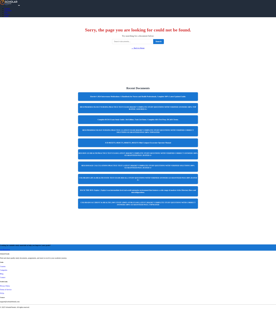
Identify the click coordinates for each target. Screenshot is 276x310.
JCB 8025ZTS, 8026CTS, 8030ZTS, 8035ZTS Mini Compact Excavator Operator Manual (138, 143)
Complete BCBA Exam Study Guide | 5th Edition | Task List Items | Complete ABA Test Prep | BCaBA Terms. (138, 120)
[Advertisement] (138, 64)
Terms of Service (6, 290)
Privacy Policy (5, 286)
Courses (7, 8)
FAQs (2, 293)
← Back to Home (138, 48)
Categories (8, 10)
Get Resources (5, 250)
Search (159, 41)
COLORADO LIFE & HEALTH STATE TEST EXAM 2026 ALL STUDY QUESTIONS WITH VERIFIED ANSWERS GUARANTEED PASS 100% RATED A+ (138, 179)
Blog (6, 12)
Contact (7, 14)
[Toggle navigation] (19, 5)
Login (6, 16)
